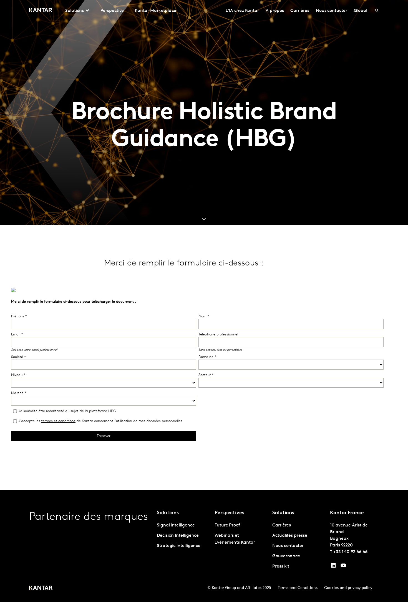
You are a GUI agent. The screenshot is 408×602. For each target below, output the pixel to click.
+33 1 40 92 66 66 (350, 552)
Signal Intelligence (176, 525)
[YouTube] (333, 566)
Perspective (112, 11)
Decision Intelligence (178, 535)
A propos (275, 11)
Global (360, 11)
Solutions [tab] (74, 11)
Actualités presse (289, 535)
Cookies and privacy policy (348, 588)
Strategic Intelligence (178, 546)
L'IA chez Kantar (242, 11)
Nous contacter (331, 11)
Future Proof (227, 525)
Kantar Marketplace (155, 11)
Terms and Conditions (298, 588)
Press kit (280, 566)
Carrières (299, 11)
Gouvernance (286, 556)
